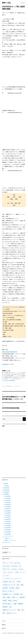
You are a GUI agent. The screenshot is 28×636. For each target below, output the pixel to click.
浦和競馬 (22, 597)
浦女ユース (8, 538)
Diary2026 (6, 488)
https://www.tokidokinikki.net (9, 351)
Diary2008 (8, 527)
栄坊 (22, 594)
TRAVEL (6, 483)
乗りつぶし (12, 581)
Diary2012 (8, 519)
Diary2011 (8, 521)
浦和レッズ (15, 597)
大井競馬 (11, 588)
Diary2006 (8, 532)
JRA (20, 566)
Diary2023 (8, 496)
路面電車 (5, 607)
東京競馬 (16, 594)
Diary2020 (8, 502)
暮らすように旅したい (9, 591)
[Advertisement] (15, 72)
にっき (3, 386)
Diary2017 (8, 508)
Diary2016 (8, 511)
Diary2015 (8, 513)
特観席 (10, 600)
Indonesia (14, 566)
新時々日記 (6, 3)
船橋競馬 (20, 603)
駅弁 (4, 613)
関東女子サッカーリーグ (9, 610)
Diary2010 (8, 523)
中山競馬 (5, 581)
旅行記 (4, 624)
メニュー (23, 2)
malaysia (14, 569)
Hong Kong (6, 566)
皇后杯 (15, 600)
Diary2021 (8, 500)
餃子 (23, 610)
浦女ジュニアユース (10, 540)
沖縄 (4, 597)
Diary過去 (6, 494)
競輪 (15, 603)
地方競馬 (5, 588)
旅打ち (7, 485)
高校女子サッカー (11, 613)
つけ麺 (16, 572)
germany (17, 563)
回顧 (22, 585)
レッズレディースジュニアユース (12, 578)
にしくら (22, 572)
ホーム (4, 621)
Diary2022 (8, 498)
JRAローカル (6, 569)
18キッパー (6, 563)
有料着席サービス (7, 594)
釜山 (10, 607)
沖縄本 (8, 597)
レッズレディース (17, 386)
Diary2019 (8, 504)
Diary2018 (8, 506)
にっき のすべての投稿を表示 (8, 380)
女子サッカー (7, 542)
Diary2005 (8, 534)
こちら (15, 356)
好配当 (17, 588)
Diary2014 (8, 515)
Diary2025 (6, 490)
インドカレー (6, 575)
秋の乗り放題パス (7, 603)
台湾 (18, 585)
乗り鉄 (19, 581)
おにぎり (10, 572)
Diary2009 (8, 525)
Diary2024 (6, 492)
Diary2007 (8, 529)
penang (20, 569)
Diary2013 (8, 517)
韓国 (19, 610)
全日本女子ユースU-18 (9, 585)
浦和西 (4, 600)
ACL (12, 563)
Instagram (4, 364)
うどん (4, 572)
